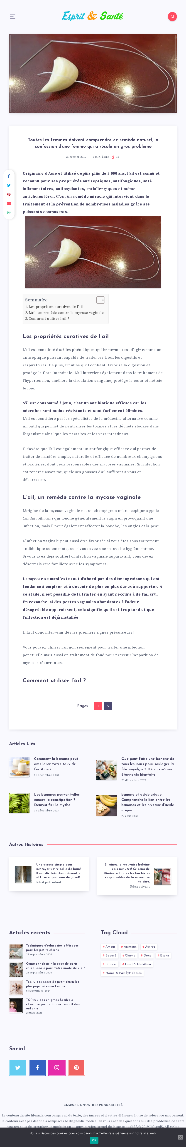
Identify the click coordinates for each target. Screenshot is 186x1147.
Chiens (130, 955)
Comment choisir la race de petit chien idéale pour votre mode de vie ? (55, 966)
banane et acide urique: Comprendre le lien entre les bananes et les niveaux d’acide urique (147, 802)
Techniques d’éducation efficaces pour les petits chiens (52, 947)
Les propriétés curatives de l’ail (56, 307)
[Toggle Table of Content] (98, 300)
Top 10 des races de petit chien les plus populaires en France (52, 984)
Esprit (164, 955)
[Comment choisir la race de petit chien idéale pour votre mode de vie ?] (16, 969)
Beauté (111, 955)
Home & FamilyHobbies (123, 973)
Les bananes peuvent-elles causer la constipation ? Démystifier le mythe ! (57, 800)
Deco (148, 955)
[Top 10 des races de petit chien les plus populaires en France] (16, 987)
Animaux (130, 947)
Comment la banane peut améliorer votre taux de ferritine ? (56, 764)
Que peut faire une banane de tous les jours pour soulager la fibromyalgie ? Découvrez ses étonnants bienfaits (147, 767)
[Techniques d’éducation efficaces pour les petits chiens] (16, 951)
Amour (110, 947)
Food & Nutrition (138, 964)
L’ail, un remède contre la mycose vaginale (66, 313)
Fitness (111, 964)
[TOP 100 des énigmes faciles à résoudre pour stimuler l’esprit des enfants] (16, 1005)
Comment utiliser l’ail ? (49, 319)
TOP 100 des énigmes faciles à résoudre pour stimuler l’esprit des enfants (53, 1004)
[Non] (180, 1137)
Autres (150, 947)
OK (94, 1140)
